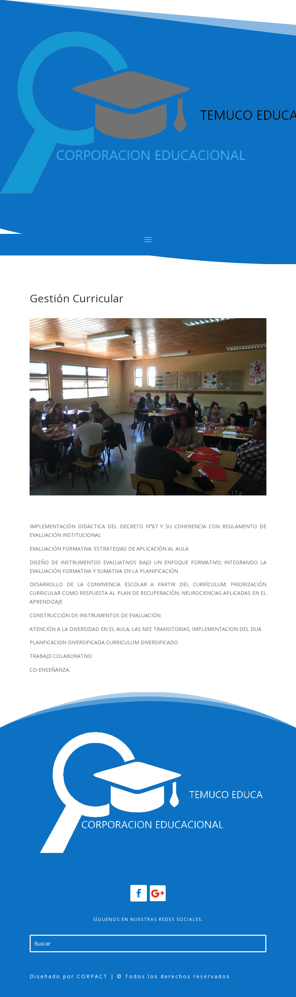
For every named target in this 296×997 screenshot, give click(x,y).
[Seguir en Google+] (158, 893)
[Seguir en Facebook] (138, 893)
